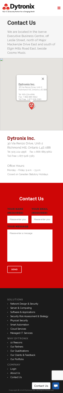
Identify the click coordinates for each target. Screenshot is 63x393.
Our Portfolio (17, 359)
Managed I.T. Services (21, 333)
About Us (15, 373)
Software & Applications (22, 312)
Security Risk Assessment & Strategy (29, 316)
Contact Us (16, 377)
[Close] (43, 79)
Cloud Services (18, 329)
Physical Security (19, 320)
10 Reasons (16, 342)
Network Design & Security (24, 303)
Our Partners (16, 346)
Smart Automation (19, 324)
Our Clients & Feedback (22, 355)
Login (13, 369)
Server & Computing (21, 308)
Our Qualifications (19, 351)
